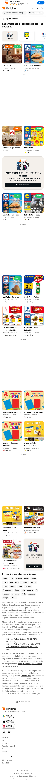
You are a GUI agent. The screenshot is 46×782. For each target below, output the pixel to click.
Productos (5, 752)
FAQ (3, 740)
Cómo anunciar (7, 760)
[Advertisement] (23, 99)
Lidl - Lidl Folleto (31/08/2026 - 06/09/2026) (23, 644)
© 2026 (23, 770)
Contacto (5, 743)
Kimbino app (26, 675)
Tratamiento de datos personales (23, 779)
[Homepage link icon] (17, 702)
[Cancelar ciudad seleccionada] (41, 13)
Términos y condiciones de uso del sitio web (23, 776)
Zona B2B (5, 763)
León (20, 664)
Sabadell (15, 666)
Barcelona (27, 664)
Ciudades (5, 749)
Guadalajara (37, 664)
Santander (6, 666)
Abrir (41, 3)
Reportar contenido (9, 746)
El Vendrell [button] (36, 13)
